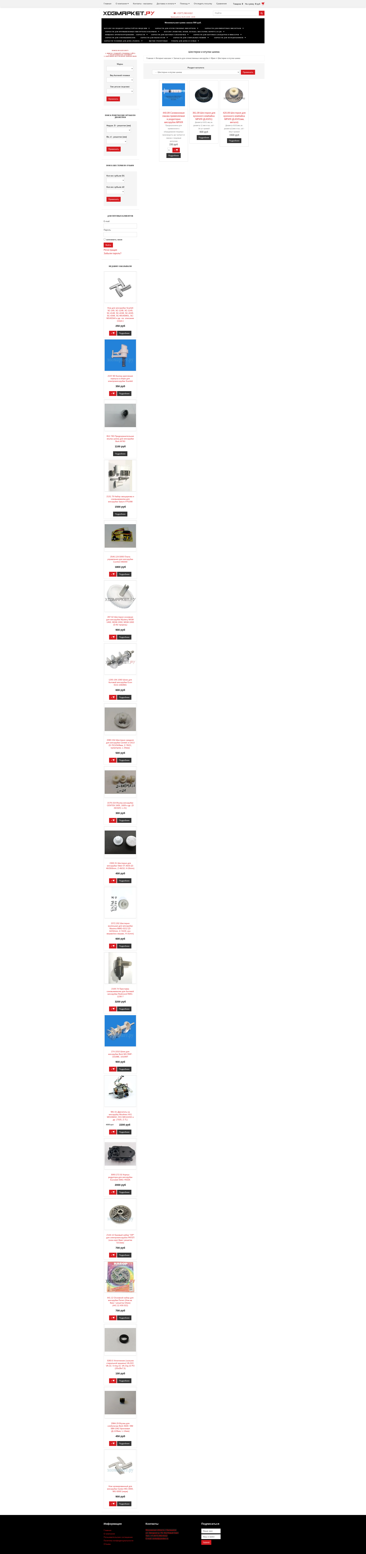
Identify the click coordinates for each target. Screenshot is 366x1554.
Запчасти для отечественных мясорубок (175, 28)
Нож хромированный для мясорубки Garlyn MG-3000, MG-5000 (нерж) (120, 1489)
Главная (107, 3)
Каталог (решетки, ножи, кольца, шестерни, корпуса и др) (193, 32)
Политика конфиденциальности (118, 1540)
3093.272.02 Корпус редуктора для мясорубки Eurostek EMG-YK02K (120, 1177)
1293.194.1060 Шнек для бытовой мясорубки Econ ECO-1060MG (120, 682)
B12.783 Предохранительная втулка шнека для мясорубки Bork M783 (120, 438)
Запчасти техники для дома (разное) (122, 41)
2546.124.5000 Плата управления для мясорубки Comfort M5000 (120, 559)
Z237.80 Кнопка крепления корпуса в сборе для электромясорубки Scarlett (120, 378)
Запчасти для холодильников (228, 38)
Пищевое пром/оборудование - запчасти (125, 35)
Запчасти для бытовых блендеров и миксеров (216, 35)
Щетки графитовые (158, 41)
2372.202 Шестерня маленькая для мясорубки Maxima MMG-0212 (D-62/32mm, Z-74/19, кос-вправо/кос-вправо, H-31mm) (120, 928)
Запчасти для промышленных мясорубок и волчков (131, 32)
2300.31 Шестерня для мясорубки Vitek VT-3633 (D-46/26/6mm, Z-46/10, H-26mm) (120, 865)
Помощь (184, 3)
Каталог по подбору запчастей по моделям (125, 28)
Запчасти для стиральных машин (189, 38)
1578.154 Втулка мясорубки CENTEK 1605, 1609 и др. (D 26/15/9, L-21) (120, 805)
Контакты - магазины (142, 3)
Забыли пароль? (112, 253)
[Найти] (261, 13)
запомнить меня (114, 239)
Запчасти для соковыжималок (120, 38)
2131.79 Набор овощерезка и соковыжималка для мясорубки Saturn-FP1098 (120, 499)
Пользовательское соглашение (118, 1537)
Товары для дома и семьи (183, 41)
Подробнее (173, 155)
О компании (121, 3)
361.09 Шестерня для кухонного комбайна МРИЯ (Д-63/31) (204, 116)
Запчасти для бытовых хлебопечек (168, 35)
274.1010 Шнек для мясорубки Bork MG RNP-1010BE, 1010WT (120, 1054)
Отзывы (107, 1544)
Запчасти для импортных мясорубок (223, 28)
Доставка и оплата (165, 3)
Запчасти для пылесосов (152, 38)
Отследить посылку (203, 3)
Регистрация (110, 250)
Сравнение (221, 3)
